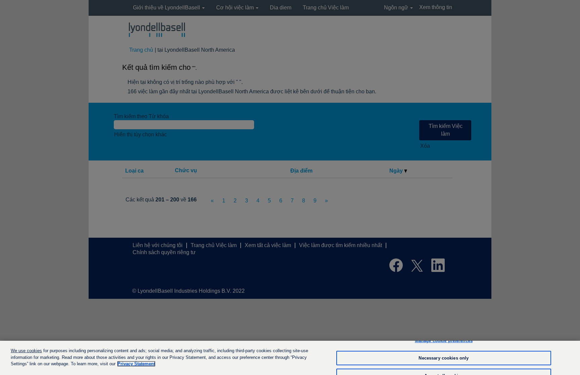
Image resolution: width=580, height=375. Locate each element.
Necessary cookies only (444, 358)
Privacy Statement (136, 363)
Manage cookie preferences (444, 340)
